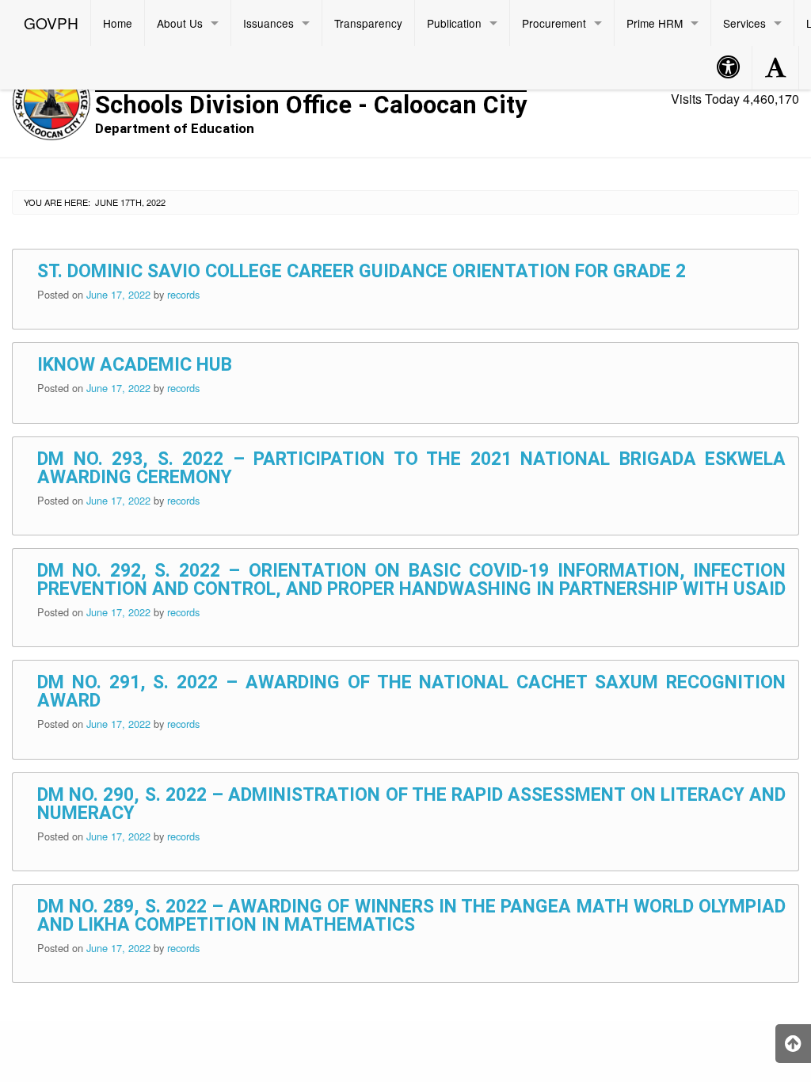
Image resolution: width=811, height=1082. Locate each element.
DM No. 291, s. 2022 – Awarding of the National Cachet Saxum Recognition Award (411, 691)
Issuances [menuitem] (268, 23)
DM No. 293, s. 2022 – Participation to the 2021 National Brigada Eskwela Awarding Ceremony (411, 468)
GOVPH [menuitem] (51, 22)
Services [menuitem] (744, 23)
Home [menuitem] (117, 23)
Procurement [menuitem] (554, 23)
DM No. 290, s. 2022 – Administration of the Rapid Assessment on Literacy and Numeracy (411, 804)
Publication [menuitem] (454, 23)
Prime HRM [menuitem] (654, 23)
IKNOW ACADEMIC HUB (134, 364)
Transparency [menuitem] (368, 23)
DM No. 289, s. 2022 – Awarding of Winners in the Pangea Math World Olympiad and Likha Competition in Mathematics (411, 915)
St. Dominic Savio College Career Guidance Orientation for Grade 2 (361, 271)
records (183, 294)
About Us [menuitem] (180, 23)
